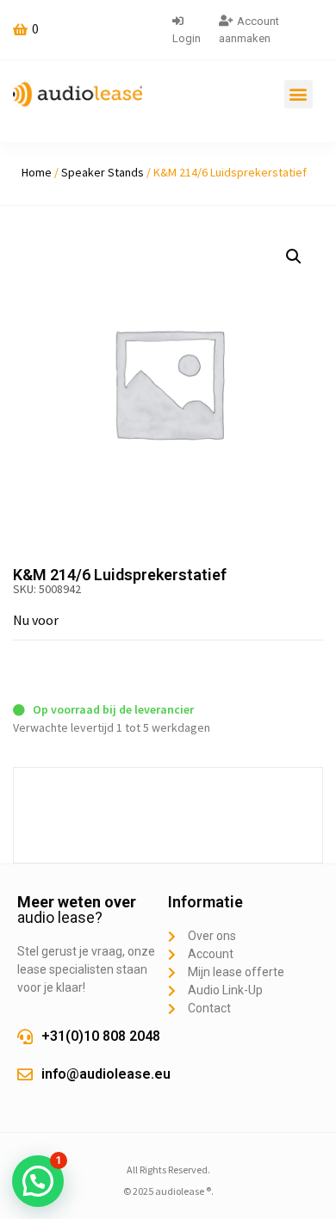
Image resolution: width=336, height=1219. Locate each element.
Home (37, 172)
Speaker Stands (102, 172)
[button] (298, 94)
